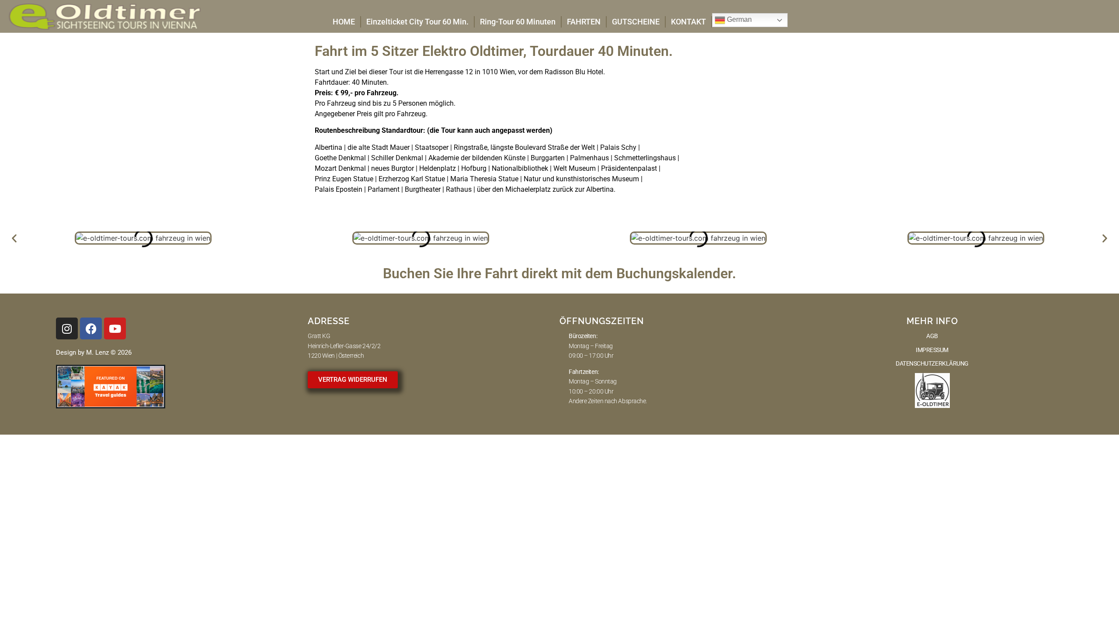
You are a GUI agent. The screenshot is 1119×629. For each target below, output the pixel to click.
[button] (14, 238)
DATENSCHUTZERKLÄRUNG (932, 363)
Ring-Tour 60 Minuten (518, 21)
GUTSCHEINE (636, 21)
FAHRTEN (584, 21)
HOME (344, 21)
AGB (932, 335)
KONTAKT (688, 21)
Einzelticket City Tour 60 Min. (417, 21)
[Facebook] (91, 328)
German (738, 19)
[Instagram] (67, 328)
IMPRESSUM (932, 349)
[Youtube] (115, 328)
